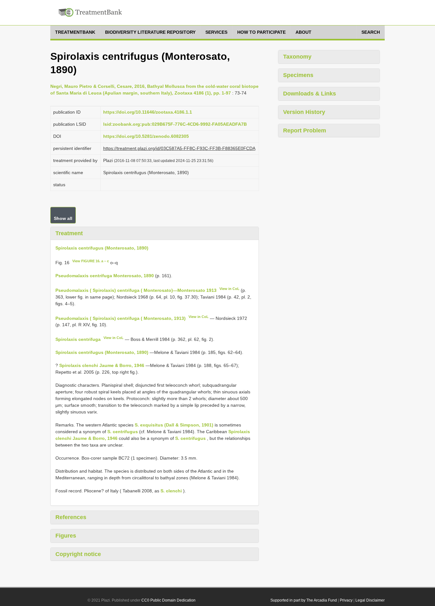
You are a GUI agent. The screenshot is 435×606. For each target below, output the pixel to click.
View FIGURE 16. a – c (90, 261)
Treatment (69, 233)
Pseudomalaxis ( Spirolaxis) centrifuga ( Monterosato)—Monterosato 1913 (136, 290)
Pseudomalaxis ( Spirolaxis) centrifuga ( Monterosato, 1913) (120, 318)
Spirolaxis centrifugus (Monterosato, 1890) (101, 247)
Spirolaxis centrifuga (78, 339)
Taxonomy (297, 56)
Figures (65, 535)
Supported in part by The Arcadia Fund (303, 600)
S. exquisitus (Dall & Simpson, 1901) (174, 424)
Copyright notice (78, 554)
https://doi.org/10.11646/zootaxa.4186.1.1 (147, 112)
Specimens (298, 75)
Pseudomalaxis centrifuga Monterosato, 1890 (104, 275)
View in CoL (229, 289)
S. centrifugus (122, 431)
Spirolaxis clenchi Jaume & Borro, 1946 (101, 365)
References (70, 517)
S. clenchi (171, 490)
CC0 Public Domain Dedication (168, 600)
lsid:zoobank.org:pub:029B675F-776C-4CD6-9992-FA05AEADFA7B (175, 124)
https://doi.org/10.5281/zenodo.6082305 (146, 136)
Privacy (346, 600)
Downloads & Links (309, 93)
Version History (304, 112)
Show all (63, 218)
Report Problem (304, 130)
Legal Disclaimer (370, 600)
